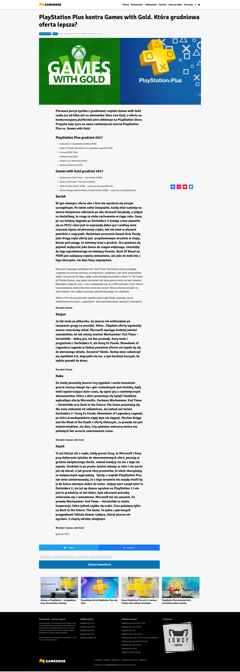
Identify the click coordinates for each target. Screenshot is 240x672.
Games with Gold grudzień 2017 (64, 557)
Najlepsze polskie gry (88, 638)
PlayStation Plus (82, 557)
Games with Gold (46, 557)
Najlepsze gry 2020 (87, 627)
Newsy (55, 33)
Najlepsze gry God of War (131, 627)
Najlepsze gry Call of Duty (131, 645)
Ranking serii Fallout (129, 649)
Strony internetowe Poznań (126, 665)
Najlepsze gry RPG (87, 630)
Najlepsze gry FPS (87, 634)
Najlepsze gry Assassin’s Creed (133, 623)
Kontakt (107, 660)
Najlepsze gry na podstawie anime (135, 641)
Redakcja (142, 660)
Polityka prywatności (129, 660)
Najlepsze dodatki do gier (131, 652)
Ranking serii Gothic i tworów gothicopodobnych (140, 638)
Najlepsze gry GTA (129, 630)
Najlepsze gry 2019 (87, 623)
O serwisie (98, 660)
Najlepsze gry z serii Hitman (132, 634)
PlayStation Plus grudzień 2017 (100, 557)
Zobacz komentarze (99, 564)
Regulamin (115, 660)
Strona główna (45, 33)
